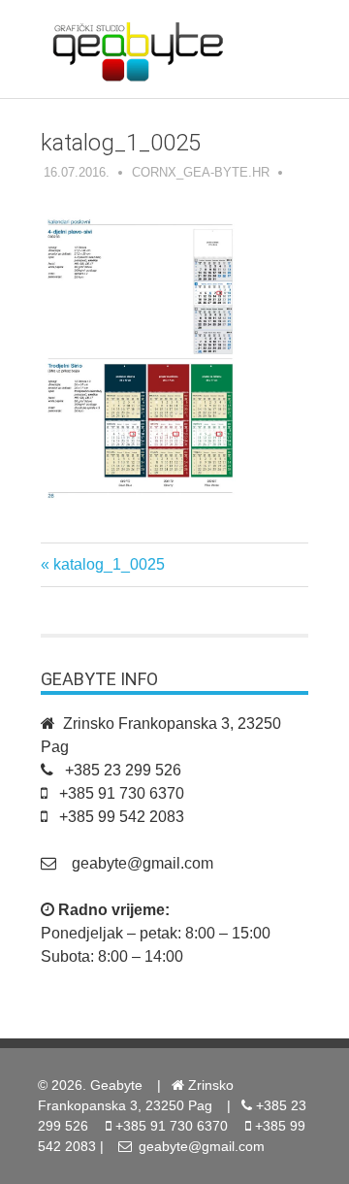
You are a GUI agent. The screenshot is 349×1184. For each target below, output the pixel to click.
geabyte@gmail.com (142, 863)
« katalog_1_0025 (103, 564)
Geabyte (116, 1085)
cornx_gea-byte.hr (201, 172)
